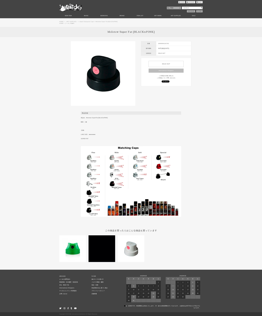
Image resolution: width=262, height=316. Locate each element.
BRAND (122, 15)
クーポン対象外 (69, 23)
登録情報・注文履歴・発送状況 (68, 282)
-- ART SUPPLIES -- (71, 21)
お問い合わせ (63, 293)
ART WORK (158, 15)
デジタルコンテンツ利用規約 (68, 291)
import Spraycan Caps (87, 21)
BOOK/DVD (104, 15)
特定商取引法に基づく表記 (100, 288)
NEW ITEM (68, 15)
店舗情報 (94, 293)
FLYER (199, 11)
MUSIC (86, 15)
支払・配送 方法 (64, 285)
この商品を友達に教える (166, 75)
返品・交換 (95, 285)
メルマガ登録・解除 (98, 282)
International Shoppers (166, 70)
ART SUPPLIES (176, 15)
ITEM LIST (140, 15)
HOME (61, 21)
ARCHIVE (191, 11)
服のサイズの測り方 (98, 279)
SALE (193, 15)
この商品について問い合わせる (166, 78)
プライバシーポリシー (98, 291)
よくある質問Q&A (64, 279)
